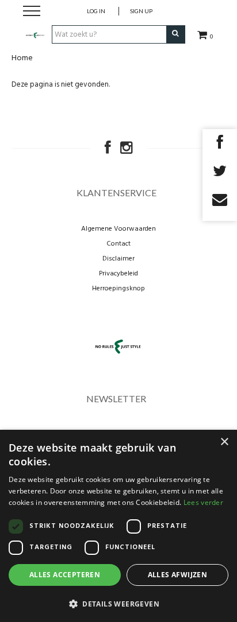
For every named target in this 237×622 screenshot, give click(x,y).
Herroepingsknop (118, 288)
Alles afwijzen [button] (178, 575)
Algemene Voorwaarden (118, 229)
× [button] (224, 442)
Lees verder (203, 502)
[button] (118, 603)
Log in (96, 10)
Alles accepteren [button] (64, 575)
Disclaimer (118, 259)
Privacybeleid (118, 273)
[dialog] (118, 526)
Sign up (141, 10)
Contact (118, 244)
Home (22, 58)
